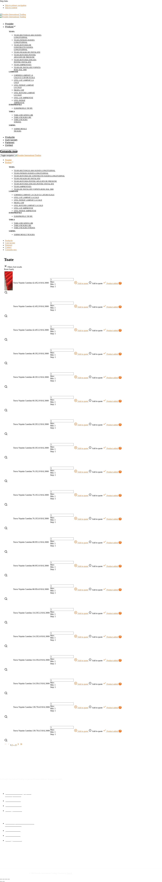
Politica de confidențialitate (12, 853)
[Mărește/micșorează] (1, 879)
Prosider (9, 24)
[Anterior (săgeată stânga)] (1, 881)
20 (16, 745)
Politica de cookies (8, 857)
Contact (9, 145)
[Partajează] (6, 879)
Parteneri (9, 142)
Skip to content (11, 8)
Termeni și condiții (8, 862)
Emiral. (69, 873)
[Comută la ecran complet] (4, 879)
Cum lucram (11, 140)
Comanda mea (11, 250)
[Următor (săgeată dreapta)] (4, 881)
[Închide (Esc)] (9, 879)
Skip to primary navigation (15, 5)
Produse (9, 26)
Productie (10, 137)
